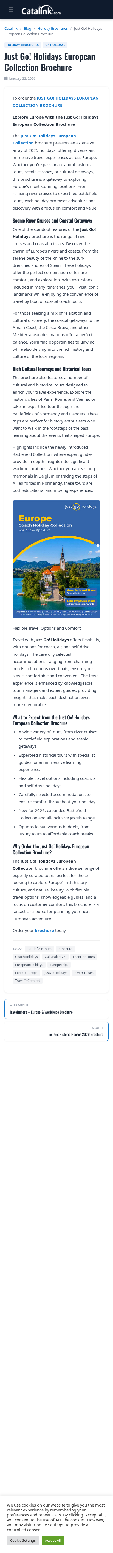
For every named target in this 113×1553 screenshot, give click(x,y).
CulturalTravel (55, 956)
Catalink (11, 28)
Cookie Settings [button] (23, 1540)
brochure (44, 930)
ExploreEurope (26, 972)
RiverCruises (84, 972)
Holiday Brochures (53, 28)
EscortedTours (84, 956)
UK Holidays (55, 45)
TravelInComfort (27, 980)
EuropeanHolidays (29, 964)
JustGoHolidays (55, 972)
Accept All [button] (53, 1540)
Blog (27, 28)
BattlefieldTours (39, 948)
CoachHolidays (26, 956)
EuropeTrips (59, 964)
